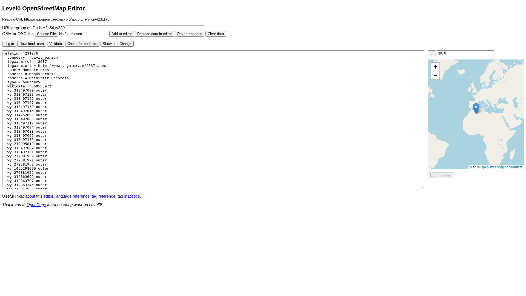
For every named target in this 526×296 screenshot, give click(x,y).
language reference (72, 196)
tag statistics (129, 196)
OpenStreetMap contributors (501, 166)
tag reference (103, 196)
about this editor (39, 196)
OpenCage (36, 205)
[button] (476, 108)
